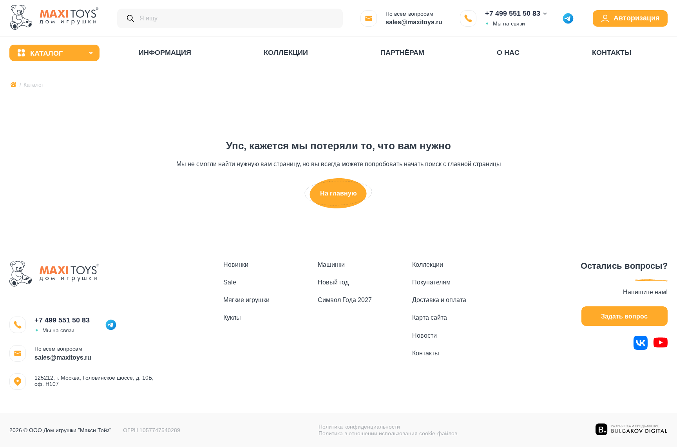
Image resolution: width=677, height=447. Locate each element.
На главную (338, 193)
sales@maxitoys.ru (414, 22)
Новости (424, 335)
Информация (165, 52)
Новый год (333, 282)
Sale (229, 282)
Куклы (232, 317)
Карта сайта (429, 317)
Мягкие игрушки (246, 300)
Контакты (612, 52)
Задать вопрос (624, 316)
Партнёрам (402, 52)
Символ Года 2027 (345, 300)
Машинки (331, 264)
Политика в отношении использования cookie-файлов (388, 433)
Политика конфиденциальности (359, 426)
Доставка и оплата (439, 300)
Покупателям (431, 282)
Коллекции (286, 52)
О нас (508, 52)
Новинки (235, 264)
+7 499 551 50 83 (512, 13)
